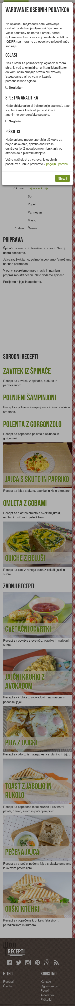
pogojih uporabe (57, 163)
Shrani (62, 178)
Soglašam (16, 87)
